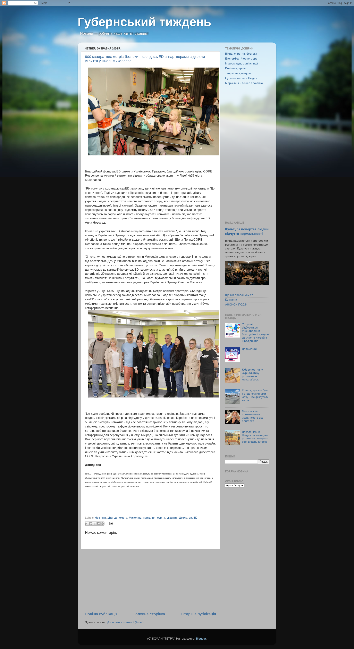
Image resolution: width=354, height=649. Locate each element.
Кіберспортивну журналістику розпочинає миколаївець (252, 374)
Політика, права (235, 68)
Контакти (231, 299)
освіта (161, 517)
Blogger (201, 638)
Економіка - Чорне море (241, 58)
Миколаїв (135, 517)
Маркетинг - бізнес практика (244, 83)
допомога (120, 517)
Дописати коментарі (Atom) (125, 622)
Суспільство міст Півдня (241, 78)
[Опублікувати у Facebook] (98, 523)
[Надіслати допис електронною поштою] (110, 523)
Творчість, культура (238, 73)
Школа (182, 517)
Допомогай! (250, 348)
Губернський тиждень (144, 22)
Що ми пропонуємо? (239, 294)
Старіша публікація (198, 614)
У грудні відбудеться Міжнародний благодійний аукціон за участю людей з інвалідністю (255, 332)
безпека (100, 517)
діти (110, 517)
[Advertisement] (150, 580)
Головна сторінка (149, 614)
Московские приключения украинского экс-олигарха (253, 416)
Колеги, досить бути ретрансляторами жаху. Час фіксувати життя (255, 395)
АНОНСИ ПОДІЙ (236, 304)
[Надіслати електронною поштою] (87, 523)
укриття (172, 517)
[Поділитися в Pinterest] (102, 523)
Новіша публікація (101, 614)
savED (193, 517)
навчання (149, 517)
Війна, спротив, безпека (241, 53)
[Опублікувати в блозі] (91, 523)
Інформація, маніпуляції (241, 63)
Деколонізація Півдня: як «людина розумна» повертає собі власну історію (255, 436)
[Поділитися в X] (95, 523)
